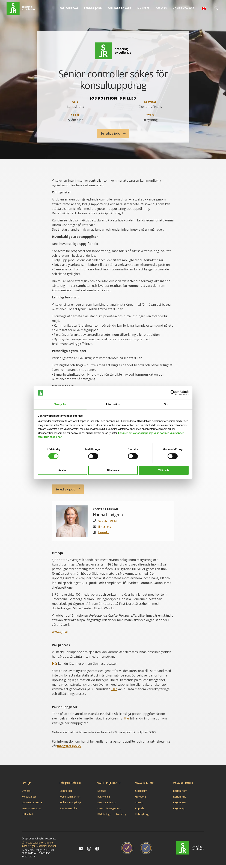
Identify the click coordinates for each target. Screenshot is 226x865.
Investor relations (31, 808)
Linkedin (103, 532)
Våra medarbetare (32, 802)
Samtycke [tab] (60, 404)
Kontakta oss (184, 8)
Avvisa (62, 470)
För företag (69, 8)
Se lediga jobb (111, 133)
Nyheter (143, 8)
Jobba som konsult (70, 796)
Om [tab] (166, 404)
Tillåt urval (113, 470)
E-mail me (104, 527)
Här (54, 663)
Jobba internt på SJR (70, 802)
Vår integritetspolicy (32, 842)
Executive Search (106, 802)
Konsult (101, 790)
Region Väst (179, 802)
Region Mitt (179, 796)
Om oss (161, 8)
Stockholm (141, 790)
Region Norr (180, 790)
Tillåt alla (163, 470)
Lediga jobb (93, 8)
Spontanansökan (69, 808)
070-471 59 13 (107, 521)
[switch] (93, 456)
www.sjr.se (60, 631)
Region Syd (179, 808)
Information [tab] (113, 404)
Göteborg (140, 796)
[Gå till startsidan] (190, 847)
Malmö (139, 802)
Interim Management (109, 808)
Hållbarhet (27, 814)
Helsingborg (141, 814)
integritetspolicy (69, 746)
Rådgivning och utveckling (111, 814)
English (204, 8)
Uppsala (139, 808)
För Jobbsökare (119, 8)
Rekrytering (103, 796)
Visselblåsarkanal (46, 846)
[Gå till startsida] (21, 8)
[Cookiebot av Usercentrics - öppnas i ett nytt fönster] (173, 393)
